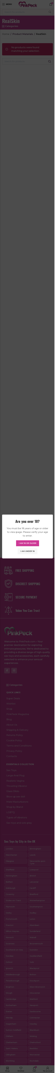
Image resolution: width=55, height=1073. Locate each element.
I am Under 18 (27, 551)
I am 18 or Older (27, 543)
